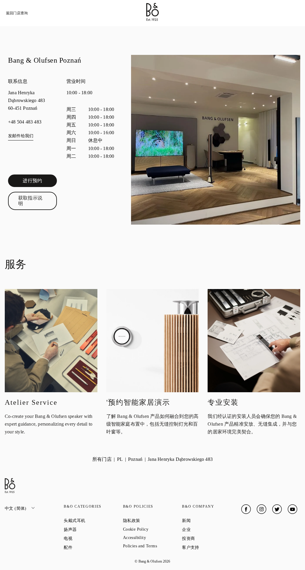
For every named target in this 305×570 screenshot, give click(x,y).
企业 (207, 529)
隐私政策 (152, 520)
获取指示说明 (37, 200)
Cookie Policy (152, 529)
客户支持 (211, 547)
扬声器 (91, 529)
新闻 (207, 520)
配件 (89, 547)
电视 (89, 538)
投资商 (210, 538)
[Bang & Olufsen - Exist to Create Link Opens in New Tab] (152, 19)
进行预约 (40, 182)
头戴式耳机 (93, 520)
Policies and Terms (152, 546)
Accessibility (152, 537)
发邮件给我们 (20, 136)
